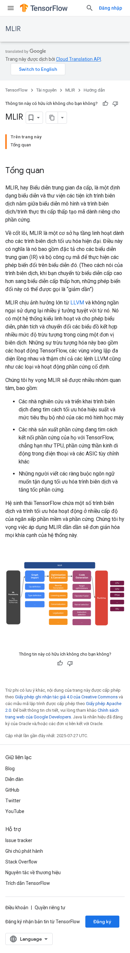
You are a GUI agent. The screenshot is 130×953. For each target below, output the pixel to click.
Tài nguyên (46, 90)
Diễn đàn (14, 779)
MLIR (13, 29)
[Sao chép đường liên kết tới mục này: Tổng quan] (50, 171)
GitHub (12, 790)
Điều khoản (16, 907)
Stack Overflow (21, 861)
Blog (10, 768)
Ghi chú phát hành (24, 851)
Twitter (13, 800)
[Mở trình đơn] (10, 8)
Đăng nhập (110, 8)
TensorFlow (16, 90)
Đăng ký (102, 922)
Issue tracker (18, 840)
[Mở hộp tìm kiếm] (90, 8)
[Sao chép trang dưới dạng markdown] (52, 117)
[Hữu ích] (105, 104)
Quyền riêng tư (50, 907)
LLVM (77, 302)
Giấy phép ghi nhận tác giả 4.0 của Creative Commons (66, 696)
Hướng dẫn (94, 90)
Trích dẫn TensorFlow (27, 883)
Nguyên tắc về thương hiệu (33, 872)
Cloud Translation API (78, 59)
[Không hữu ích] (115, 104)
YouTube (14, 811)
